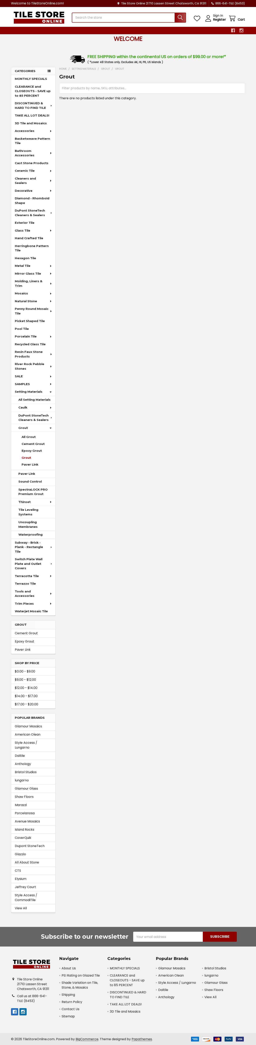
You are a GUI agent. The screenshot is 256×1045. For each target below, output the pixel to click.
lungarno (22, 780)
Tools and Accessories (24, 593)
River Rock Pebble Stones (29, 366)
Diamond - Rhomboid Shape (32, 200)
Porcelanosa (25, 813)
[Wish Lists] (198, 18)
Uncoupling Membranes (28, 524)
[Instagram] (241, 30)
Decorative (23, 191)
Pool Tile (22, 329)
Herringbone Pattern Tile (32, 248)
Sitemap (68, 1016)
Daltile (20, 755)
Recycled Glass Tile (30, 344)
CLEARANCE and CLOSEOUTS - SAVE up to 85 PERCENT (33, 91)
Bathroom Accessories (24, 153)
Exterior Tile (24, 223)
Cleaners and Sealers (25, 181)
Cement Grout (33, 444)
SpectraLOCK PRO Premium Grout (33, 492)
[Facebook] (233, 30)
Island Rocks (24, 829)
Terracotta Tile (27, 576)
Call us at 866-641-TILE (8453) (32, 998)
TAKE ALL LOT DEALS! (32, 115)
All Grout (29, 437)
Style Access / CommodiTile (26, 897)
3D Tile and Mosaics (31, 123)
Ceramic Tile (25, 171)
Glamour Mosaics (28, 726)
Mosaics (21, 293)
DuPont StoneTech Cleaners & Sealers (30, 213)
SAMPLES (22, 384)
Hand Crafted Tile (29, 238)
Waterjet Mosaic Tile (31, 611)
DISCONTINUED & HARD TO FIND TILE (30, 105)
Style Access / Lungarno (26, 745)
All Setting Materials (34, 400)
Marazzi (21, 805)
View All (21, 908)
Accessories (24, 131)
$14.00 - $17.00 (26, 696)
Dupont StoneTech (30, 846)
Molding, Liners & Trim (28, 283)
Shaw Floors (24, 796)
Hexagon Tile (25, 258)
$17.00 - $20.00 (26, 704)
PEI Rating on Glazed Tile (81, 975)
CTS (18, 870)
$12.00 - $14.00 (26, 688)
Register (219, 20)
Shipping (68, 994)
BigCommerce (87, 1039)
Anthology (23, 764)
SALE (19, 376)
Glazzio (20, 854)
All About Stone (27, 862)
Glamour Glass (26, 788)
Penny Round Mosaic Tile (31, 311)
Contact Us (70, 1009)
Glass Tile (22, 230)
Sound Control (30, 481)
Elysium (20, 878)
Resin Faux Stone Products (29, 354)
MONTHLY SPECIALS (31, 79)
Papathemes (142, 1039)
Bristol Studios (26, 772)
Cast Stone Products (31, 163)
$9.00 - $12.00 (25, 679)
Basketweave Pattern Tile (32, 141)
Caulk (22, 407)
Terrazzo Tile (25, 583)
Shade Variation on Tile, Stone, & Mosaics (80, 985)
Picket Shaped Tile (30, 321)
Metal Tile (22, 266)
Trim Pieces (24, 603)
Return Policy (72, 1002)
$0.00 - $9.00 (25, 671)
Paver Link (30, 464)
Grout (23, 428)
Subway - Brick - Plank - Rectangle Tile (29, 547)
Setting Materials (28, 392)
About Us (69, 968)
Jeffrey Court (25, 887)
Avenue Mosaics (27, 821)
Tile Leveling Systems (28, 512)
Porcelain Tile (26, 336)
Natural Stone (26, 301)
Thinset (24, 502)
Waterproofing (30, 534)
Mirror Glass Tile (28, 273)
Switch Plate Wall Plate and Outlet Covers (28, 563)
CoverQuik (23, 837)
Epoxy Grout (32, 451)
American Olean (27, 734)
